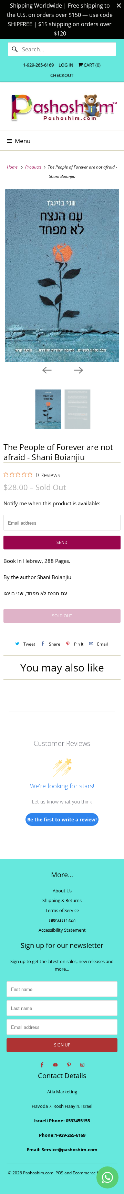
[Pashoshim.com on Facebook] (42, 1065)
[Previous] (46, 369)
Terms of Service (62, 910)
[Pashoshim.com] (62, 108)
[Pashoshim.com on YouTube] (55, 1065)
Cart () (92, 65)
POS (59, 1173)
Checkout (61, 75)
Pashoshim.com (38, 1173)
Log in (66, 65)
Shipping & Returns (62, 900)
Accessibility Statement (62, 930)
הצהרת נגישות (62, 920)
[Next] (77, 369)
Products (33, 167)
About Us (62, 891)
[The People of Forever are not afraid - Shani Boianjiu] (62, 275)
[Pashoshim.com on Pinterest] (68, 1065)
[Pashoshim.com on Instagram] (82, 1065)
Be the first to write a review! (62, 819)
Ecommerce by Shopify (94, 1173)
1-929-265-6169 (38, 65)
